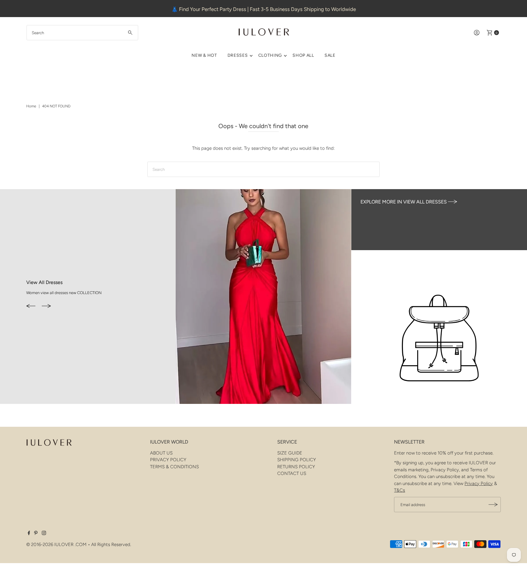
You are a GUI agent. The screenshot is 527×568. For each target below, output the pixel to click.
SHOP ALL (303, 55)
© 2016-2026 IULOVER (49, 544)
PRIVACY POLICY (168, 459)
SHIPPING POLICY (296, 459)
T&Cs (399, 490)
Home (31, 106)
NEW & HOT (204, 55)
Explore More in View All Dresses (404, 202)
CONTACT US (291, 473)
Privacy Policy (478, 483)
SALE (329, 55)
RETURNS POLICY (296, 466)
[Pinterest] (36, 533)
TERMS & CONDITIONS (174, 466)
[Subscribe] (493, 504)
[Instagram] (44, 533)
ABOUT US (161, 453)
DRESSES (238, 55)
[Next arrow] (46, 306)
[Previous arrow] (30, 306)
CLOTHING (270, 55)
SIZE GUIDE (289, 453)
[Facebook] (29, 533)
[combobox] (82, 32)
